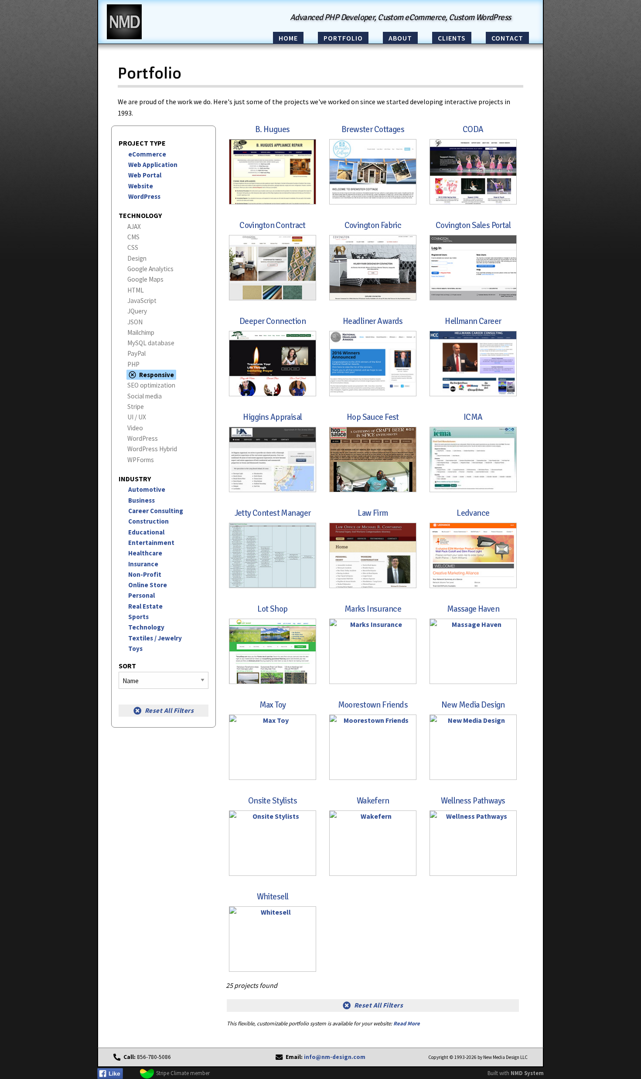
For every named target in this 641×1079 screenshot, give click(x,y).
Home (288, 38)
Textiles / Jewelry (155, 638)
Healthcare (145, 553)
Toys (135, 648)
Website (140, 186)
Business (141, 500)
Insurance (143, 564)
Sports (138, 617)
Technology (146, 627)
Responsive (156, 375)
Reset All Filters (169, 710)
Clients (452, 38)
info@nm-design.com (334, 1057)
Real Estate (145, 606)
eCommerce (147, 154)
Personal (141, 595)
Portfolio (343, 38)
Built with (516, 1072)
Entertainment (151, 542)
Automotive (146, 489)
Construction (148, 521)
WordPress (144, 196)
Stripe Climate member (183, 1072)
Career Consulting (155, 511)
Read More (406, 1023)
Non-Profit (144, 574)
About (400, 38)
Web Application (152, 164)
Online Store (147, 585)
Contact (507, 38)
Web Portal (144, 175)
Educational (146, 532)
